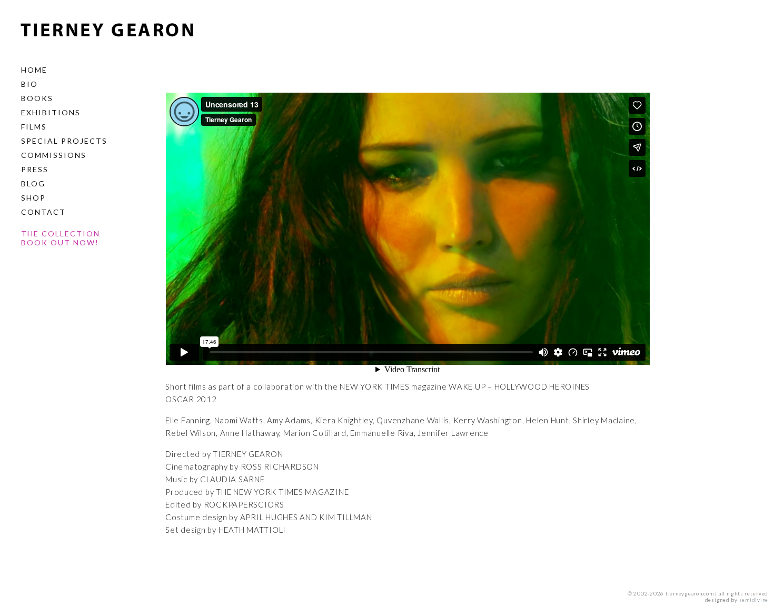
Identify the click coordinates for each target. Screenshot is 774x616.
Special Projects (64, 140)
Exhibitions (51, 112)
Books (37, 98)
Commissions (53, 155)
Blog (33, 183)
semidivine (754, 600)
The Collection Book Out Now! (60, 238)
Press (34, 169)
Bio (29, 84)
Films (34, 126)
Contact (43, 211)
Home (34, 69)
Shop (33, 197)
